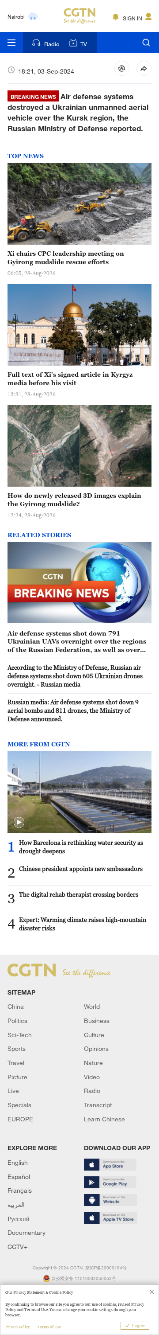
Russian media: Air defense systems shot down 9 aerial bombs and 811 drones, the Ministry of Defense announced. (73, 710)
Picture (17, 1077)
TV (83, 43)
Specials (19, 1105)
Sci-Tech (20, 1034)
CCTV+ (17, 1246)
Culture (94, 1034)
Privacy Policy (17, 1327)
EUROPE (20, 1119)
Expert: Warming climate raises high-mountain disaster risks (82, 924)
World (92, 1006)
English (18, 1162)
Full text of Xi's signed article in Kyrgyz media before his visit (70, 378)
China (16, 1006)
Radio (51, 43)
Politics (17, 1020)
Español (19, 1176)
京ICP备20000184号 (106, 1268)
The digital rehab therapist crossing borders (78, 894)
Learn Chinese (104, 1119)
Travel (16, 1062)
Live (13, 1090)
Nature (93, 1062)
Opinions (96, 1048)
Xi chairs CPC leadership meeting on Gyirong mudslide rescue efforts (66, 257)
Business (97, 1020)
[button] (19, 822)
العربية (16, 1204)
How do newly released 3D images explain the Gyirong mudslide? (74, 499)
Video (92, 1077)
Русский (19, 1218)
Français (20, 1190)
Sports (17, 1048)
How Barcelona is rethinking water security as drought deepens (81, 847)
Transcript (98, 1105)
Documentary (26, 1232)
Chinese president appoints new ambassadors (81, 868)
